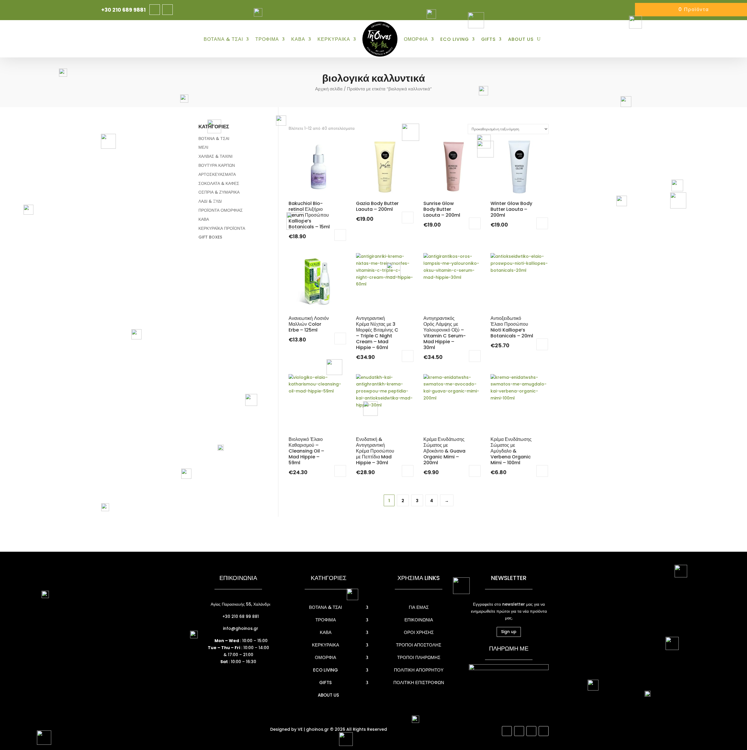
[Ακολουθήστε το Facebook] (154, 9)
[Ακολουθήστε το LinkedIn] (544, 731)
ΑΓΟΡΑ (340, 235)
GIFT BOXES (210, 237)
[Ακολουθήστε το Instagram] (167, 9)
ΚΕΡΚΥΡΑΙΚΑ (333, 39)
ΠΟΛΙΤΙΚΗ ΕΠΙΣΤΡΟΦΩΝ (418, 682)
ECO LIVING (454, 39)
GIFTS (488, 39)
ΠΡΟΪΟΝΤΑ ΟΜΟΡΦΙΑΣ (220, 210)
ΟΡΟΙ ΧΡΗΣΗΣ (419, 632)
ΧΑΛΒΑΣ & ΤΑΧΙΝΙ (215, 156)
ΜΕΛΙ (203, 147)
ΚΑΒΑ (298, 39)
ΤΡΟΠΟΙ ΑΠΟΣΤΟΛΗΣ (418, 645)
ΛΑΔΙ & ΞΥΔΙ (210, 201)
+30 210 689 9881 (123, 9)
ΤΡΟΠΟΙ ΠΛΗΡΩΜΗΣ (418, 657)
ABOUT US (521, 39)
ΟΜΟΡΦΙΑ (416, 39)
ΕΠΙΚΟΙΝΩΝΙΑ (418, 620)
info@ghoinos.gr (240, 628)
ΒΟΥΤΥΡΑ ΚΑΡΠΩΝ (216, 165)
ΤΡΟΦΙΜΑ (267, 39)
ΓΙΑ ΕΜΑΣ (419, 607)
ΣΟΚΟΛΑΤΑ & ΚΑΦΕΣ (218, 183)
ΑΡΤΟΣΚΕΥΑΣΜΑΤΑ (217, 174)
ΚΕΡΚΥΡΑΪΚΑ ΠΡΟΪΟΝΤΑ (221, 228)
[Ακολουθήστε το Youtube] (531, 731)
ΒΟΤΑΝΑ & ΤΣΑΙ (223, 39)
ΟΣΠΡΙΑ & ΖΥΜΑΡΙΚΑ (219, 192)
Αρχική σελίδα (329, 89)
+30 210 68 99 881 (240, 616)
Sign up (508, 632)
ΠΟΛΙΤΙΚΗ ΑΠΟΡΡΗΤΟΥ (419, 670)
